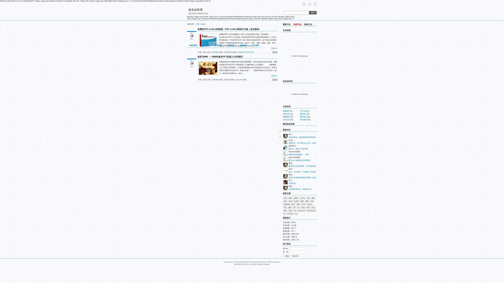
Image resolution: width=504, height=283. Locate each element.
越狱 (289, 207)
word (252, 52)
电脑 (302, 201)
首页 (198, 24)
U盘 (285, 207)
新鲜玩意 (286, 114)
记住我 (295, 256)
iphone (309, 204)
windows (290, 214)
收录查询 (253, 264)
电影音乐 (303, 114)
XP (294, 207)
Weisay (277, 262)
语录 (285, 201)
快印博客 (255, 45)
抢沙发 (274, 52)
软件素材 (215, 52)
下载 (308, 198)
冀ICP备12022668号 (241, 264)
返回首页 (193, 45)
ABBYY (296, 198)
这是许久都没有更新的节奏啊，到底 (302, 178)
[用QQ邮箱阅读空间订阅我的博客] (304, 4)
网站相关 (303, 117)
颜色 (307, 201)
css (298, 207)
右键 (290, 211)
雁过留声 (230, 45)
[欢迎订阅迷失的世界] (315, 4)
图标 (313, 198)
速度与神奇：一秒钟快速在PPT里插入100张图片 (220, 57)
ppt (237, 80)
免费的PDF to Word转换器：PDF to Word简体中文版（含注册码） (229, 29)
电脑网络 (286, 117)
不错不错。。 (294, 183)
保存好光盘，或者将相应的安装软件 (302, 137)
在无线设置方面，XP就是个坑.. (301, 189)
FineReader (311, 211)
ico (296, 214)
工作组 (296, 201)
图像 (244, 80)
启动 (312, 201)
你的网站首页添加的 (302, 160)
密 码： (286, 252)
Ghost (303, 198)
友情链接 (243, 45)
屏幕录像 (287, 204)
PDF (247, 52)
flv (284, 214)
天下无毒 (303, 111)
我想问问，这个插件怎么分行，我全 (302, 143)
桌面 (285, 198)
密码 (308, 207)
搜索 (312, 13)
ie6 (295, 211)
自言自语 (286, 120)
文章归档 (218, 45)
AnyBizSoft (241, 52)
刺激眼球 (286, 111)
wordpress (301, 211)
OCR (303, 204)
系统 (290, 198)
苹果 (298, 204)
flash (303, 207)
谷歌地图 (266, 264)
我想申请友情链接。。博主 (299, 155)
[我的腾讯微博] (309, 4)
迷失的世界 (195, 9)
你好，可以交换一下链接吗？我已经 (302, 172)
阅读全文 (274, 48)
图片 (293, 204)
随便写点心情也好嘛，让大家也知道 (302, 166)
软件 (313, 207)
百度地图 (259, 264)
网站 (285, 211)
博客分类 (206, 45)
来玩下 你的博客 (301, 149)
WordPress (262, 262)
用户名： (286, 249)
